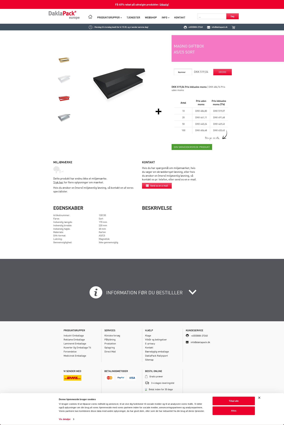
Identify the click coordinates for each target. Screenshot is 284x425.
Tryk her (58, 182)
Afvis (233, 410)
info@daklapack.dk (219, 27)
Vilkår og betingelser (156, 339)
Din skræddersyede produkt (192, 147)
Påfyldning (110, 339)
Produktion (110, 343)
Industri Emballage (74, 335)
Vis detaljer (65, 419)
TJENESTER (133, 17)
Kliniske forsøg (112, 335)
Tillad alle (234, 401)
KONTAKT (179, 17)
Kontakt (149, 347)
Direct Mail (110, 351)
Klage (148, 335)
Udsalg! (164, 4)
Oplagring (109, 347)
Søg (232, 16)
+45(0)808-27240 (195, 27)
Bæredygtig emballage (157, 351)
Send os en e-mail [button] (159, 185)
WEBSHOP (151, 17)
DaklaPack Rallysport (156, 355)
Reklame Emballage (74, 339)
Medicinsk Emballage (75, 355)
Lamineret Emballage (75, 343)
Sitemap (149, 359)
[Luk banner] (259, 398)
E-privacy (150, 343)
